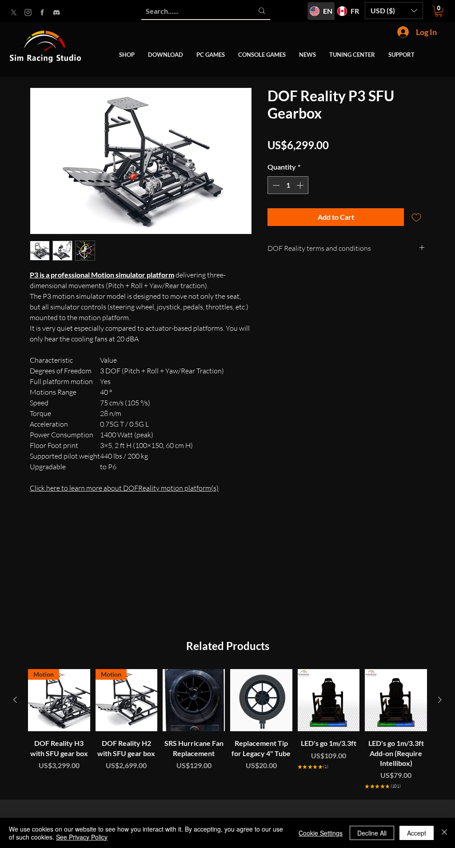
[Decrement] (275, 185)
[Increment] (301, 185)
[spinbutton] (288, 185)
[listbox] (394, 10)
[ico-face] (42, 12)
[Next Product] (440, 699)
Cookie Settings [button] (321, 832)
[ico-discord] (56, 12)
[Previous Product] (15, 699)
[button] (394, 10)
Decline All (372, 832)
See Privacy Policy (82, 836)
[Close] (444, 833)
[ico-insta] (28, 12)
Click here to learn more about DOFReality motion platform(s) (124, 487)
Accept (416, 832)
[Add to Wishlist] (416, 217)
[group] (227, 731)
